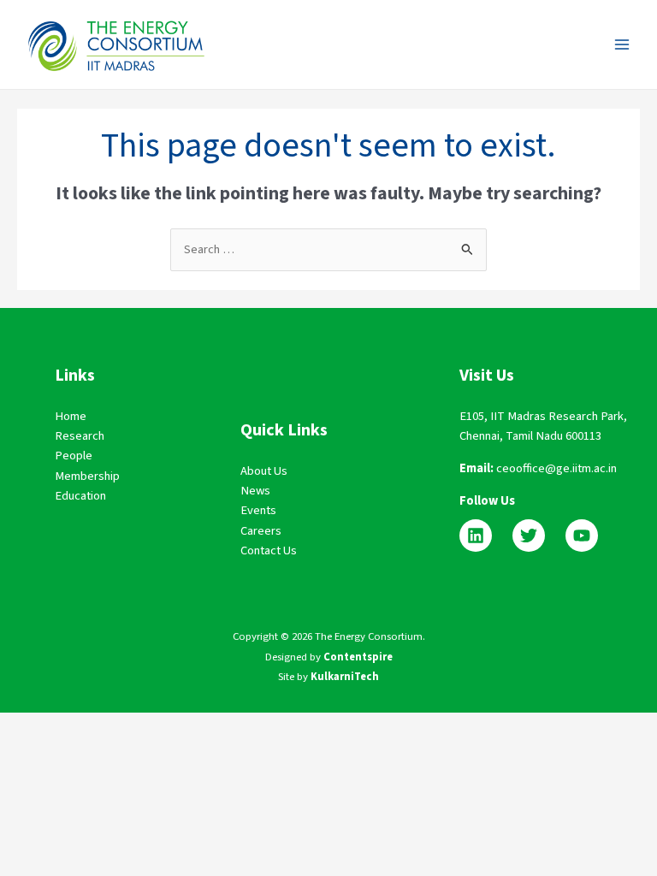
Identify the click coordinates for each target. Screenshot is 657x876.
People (73, 456)
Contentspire (358, 657)
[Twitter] (528, 535)
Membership (87, 476)
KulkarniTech (345, 676)
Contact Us (268, 550)
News (255, 491)
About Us (263, 471)
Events (258, 510)
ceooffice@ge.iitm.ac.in (556, 468)
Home (70, 416)
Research (79, 436)
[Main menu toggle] (622, 44)
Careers (260, 531)
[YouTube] (581, 535)
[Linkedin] (475, 535)
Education (80, 496)
